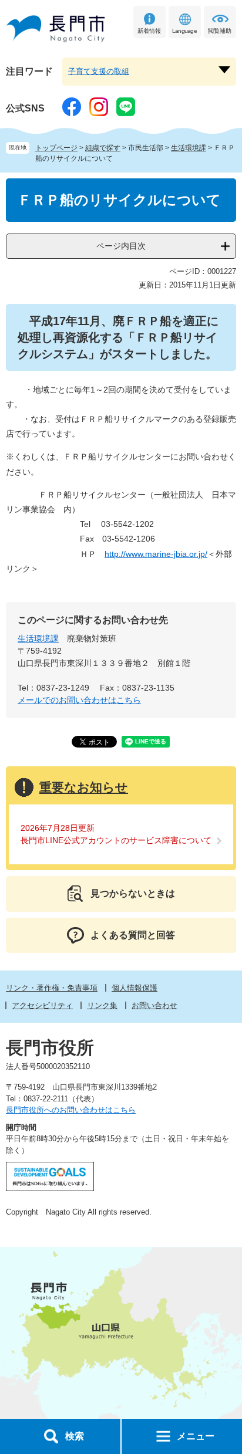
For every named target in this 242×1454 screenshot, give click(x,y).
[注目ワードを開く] (224, 69)
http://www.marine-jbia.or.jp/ (156, 554)
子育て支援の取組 (98, 71)
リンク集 (102, 1005)
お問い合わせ (154, 1005)
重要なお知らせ (83, 787)
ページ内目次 (121, 246)
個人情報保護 (134, 987)
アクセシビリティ (42, 1005)
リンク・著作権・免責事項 (52, 987)
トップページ (56, 148)
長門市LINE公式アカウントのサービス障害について (116, 840)
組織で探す (102, 148)
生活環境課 (188, 148)
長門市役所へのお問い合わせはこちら (71, 1109)
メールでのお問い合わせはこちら (79, 700)
